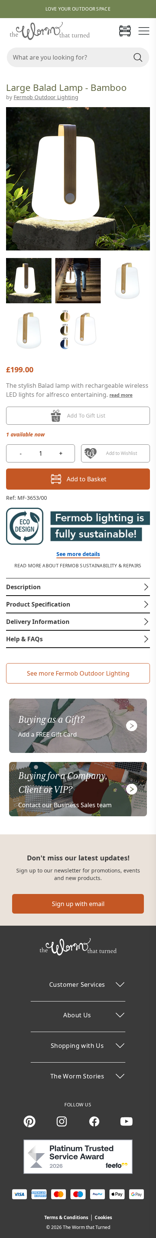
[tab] (78, 587)
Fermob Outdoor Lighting (46, 97)
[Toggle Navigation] (144, 31)
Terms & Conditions (66, 1217)
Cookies (103, 1217)
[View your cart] (125, 31)
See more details (78, 554)
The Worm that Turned (86, 1227)
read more (121, 395)
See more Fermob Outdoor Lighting (78, 673)
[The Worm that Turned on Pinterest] (29, 1121)
